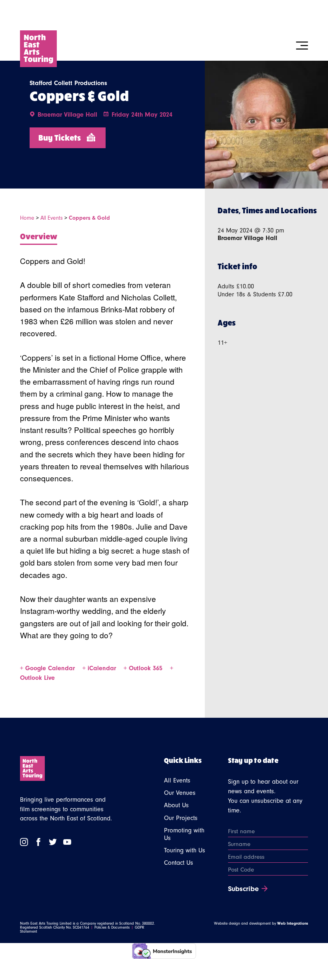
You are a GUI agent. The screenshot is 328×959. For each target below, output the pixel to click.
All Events (51, 218)
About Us (176, 805)
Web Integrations (292, 923)
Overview (38, 236)
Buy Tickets (59, 137)
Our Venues (180, 792)
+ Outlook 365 (144, 668)
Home (27, 218)
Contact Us (178, 862)
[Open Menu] (302, 46)
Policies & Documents (112, 927)
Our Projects (181, 818)
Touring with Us (184, 850)
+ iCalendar (100, 668)
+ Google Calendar (48, 668)
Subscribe (243, 889)
